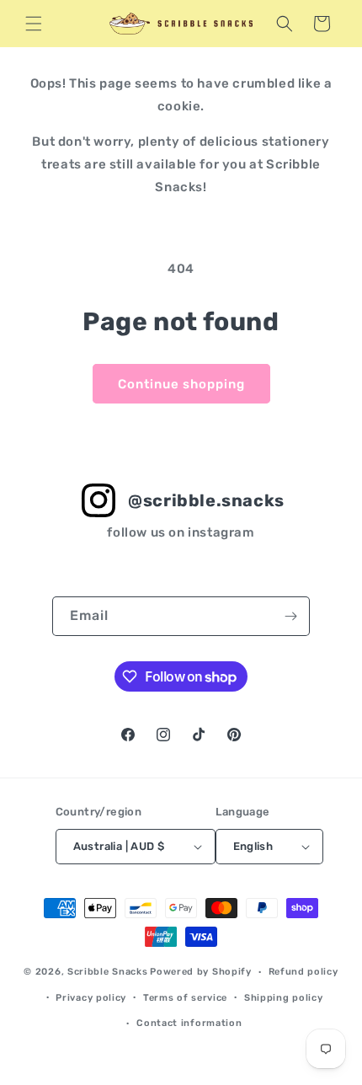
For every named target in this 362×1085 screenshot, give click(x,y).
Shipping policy (283, 997)
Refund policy (303, 971)
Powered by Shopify (201, 971)
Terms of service (185, 997)
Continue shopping (181, 384)
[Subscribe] (290, 616)
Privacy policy (91, 997)
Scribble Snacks (107, 971)
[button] (33, 23)
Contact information (189, 1023)
